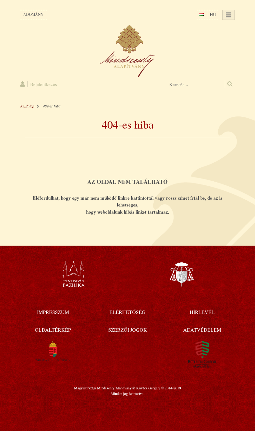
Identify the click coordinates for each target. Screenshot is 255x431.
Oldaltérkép (53, 329)
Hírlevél (202, 312)
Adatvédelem (202, 329)
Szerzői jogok (127, 329)
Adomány (33, 14)
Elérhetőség (127, 312)
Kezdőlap (27, 105)
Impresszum (53, 312)
